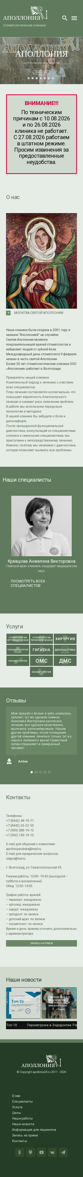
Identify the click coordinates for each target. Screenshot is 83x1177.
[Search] (64, 18)
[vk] (52, 1152)
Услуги (14, 626)
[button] (41, 313)
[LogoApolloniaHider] (25, 7)
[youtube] (41, 1152)
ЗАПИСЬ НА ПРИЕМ (41, 72)
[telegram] (63, 1152)
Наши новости (24, 980)
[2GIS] (30, 1152)
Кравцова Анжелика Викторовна (42, 561)
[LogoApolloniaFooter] (41, 1056)
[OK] (19, 1152)
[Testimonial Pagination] (31, 772)
